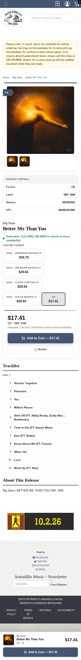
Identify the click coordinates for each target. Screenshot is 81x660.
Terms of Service (28, 614)
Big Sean (17, 77)
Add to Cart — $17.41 (43, 338)
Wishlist (42, 349)
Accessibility (66, 610)
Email (42, 569)
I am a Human (58, 584)
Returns (45, 610)
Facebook (41, 557)
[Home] (13, 17)
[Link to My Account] (67, 4)
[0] (77, 5)
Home (6, 77)
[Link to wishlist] (57, 4)
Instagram (42, 565)
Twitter (41, 561)
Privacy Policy (11, 612)
